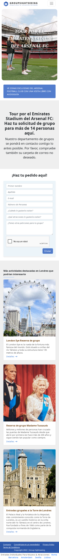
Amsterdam (26, 557)
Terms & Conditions (11, 547)
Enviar (47, 251)
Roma (54, 554)
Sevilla (38, 557)
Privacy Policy (48, 544)
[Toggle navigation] (52, 3)
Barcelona (13, 557)
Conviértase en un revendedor (27, 544)
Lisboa (47, 557)
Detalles (10, 356)
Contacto (7, 544)
